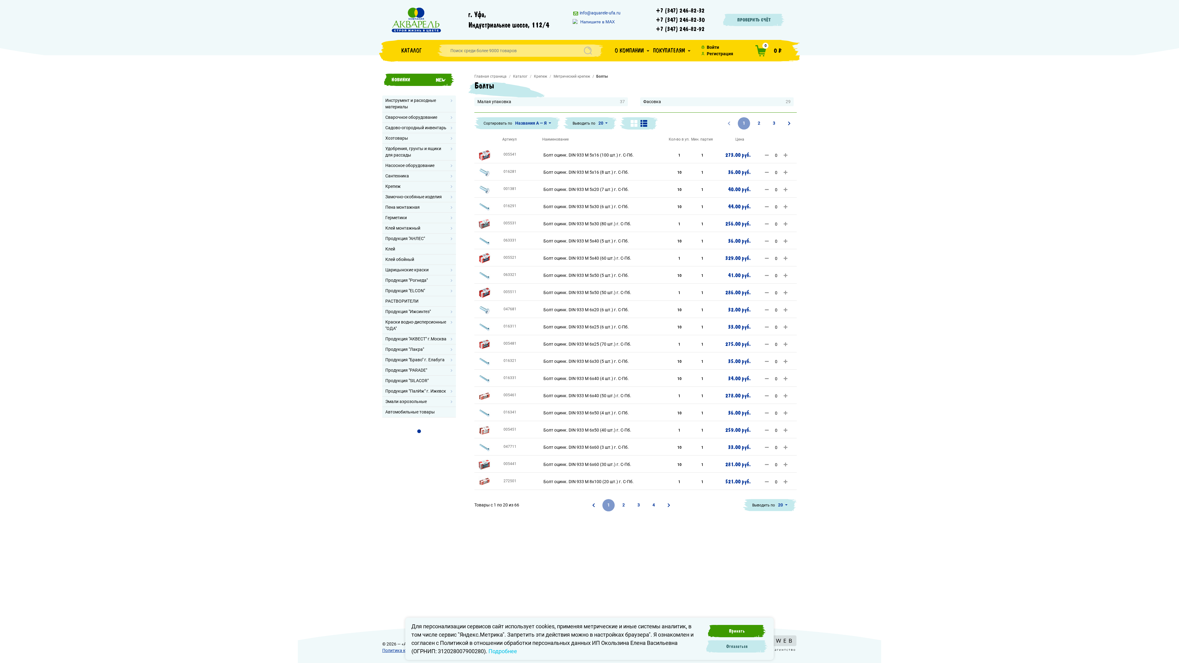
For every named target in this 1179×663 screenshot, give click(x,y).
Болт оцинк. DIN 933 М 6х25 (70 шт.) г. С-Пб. (587, 344)
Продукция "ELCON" (405, 290)
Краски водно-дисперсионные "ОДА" (415, 325)
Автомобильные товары (410, 411)
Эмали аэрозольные (406, 401)
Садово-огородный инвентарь (415, 127)
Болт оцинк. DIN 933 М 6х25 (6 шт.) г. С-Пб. (586, 326)
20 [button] (601, 123)
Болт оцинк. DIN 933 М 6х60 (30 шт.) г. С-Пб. (587, 464)
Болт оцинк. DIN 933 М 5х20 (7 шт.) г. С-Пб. (586, 189)
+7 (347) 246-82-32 (680, 11)
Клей (390, 248)
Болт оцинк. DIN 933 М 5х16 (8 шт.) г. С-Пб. (586, 172)
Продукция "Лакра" (404, 349)
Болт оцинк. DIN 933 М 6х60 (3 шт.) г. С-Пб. (586, 447)
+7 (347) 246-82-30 (680, 20)
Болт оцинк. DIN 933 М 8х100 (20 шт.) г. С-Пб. (588, 481)
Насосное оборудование (409, 165)
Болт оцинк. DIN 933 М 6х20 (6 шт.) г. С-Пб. (586, 309)
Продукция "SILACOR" (407, 380)
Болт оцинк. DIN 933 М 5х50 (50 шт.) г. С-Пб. (587, 292)
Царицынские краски (407, 269)
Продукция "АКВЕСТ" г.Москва (415, 338)
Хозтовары (396, 138)
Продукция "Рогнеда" (406, 280)
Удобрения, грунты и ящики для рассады (413, 151)
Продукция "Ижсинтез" (408, 311)
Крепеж (393, 186)
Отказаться (737, 646)
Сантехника (397, 175)
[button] (632, 50)
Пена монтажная (402, 207)
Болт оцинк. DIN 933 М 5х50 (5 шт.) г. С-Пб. (586, 275)
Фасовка (717, 101)
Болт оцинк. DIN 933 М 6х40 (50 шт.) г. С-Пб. (587, 395)
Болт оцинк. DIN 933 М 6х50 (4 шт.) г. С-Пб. (586, 412)
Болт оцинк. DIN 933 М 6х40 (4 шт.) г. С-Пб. (586, 378)
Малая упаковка (551, 101)
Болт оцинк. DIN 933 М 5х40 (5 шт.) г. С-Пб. (586, 240)
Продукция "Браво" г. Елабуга (415, 359)
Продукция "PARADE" (406, 370)
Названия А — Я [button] (531, 123)
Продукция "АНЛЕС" (405, 238)
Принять (737, 631)
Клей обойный (399, 259)
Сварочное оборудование (411, 117)
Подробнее (502, 651)
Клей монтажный (402, 228)
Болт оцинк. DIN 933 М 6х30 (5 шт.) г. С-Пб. (586, 361)
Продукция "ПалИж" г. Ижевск (415, 391)
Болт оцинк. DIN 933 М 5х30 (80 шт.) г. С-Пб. (587, 223)
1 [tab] (419, 431)
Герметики (396, 217)
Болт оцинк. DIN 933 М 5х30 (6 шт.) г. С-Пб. (586, 206)
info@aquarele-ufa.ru (600, 12)
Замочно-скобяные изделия (413, 196)
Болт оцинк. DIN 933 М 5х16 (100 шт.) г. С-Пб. (588, 155)
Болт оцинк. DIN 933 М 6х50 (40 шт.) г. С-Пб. (587, 430)
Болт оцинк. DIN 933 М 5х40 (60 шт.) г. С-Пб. (587, 258)
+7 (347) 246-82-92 (680, 29)
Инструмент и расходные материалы (410, 103)
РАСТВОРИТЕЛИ (401, 301)
